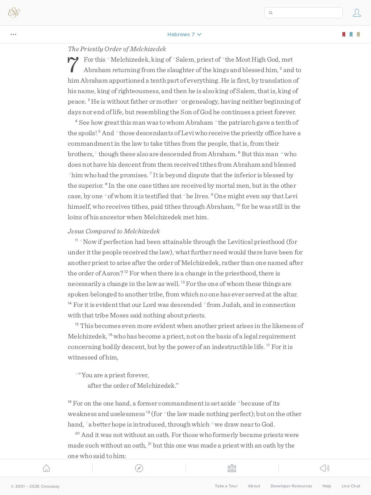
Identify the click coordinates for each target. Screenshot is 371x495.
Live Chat (351, 486)
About (254, 486)
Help (327, 486)
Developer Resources (291, 486)
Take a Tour (226, 486)
